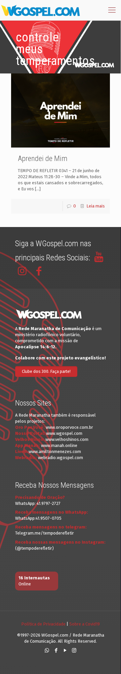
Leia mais (95, 205)
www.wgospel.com (64, 433)
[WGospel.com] (40, 10)
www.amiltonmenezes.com (55, 451)
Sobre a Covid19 (84, 624)
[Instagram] (74, 650)
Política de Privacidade (43, 624)
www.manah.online (59, 445)
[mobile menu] (112, 10)
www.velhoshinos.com (66, 439)
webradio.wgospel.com (60, 457)
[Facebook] (55, 650)
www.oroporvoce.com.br (69, 427)
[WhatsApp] (46, 650)
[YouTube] (65, 650)
